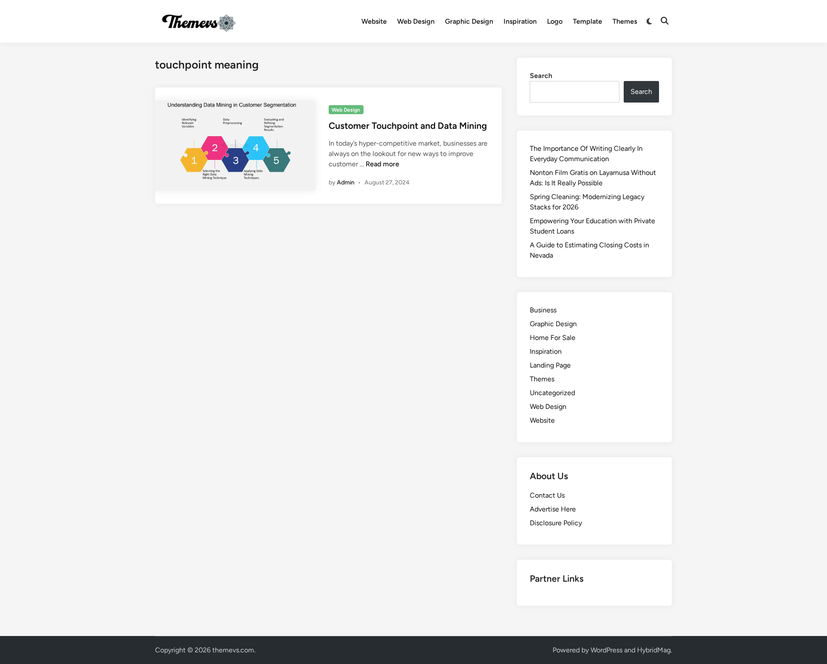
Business (543, 310)
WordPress (606, 650)
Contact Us (547, 495)
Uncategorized (552, 393)
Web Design (416, 21)
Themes (624, 21)
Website (374, 21)
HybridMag (654, 650)
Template (587, 21)
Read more (382, 164)
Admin (345, 182)
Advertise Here (553, 509)
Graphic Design (469, 21)
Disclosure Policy (556, 523)
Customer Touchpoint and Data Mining (408, 125)
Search (541, 76)
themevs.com (233, 650)
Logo (555, 21)
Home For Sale (552, 338)
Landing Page (550, 365)
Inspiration (520, 21)
